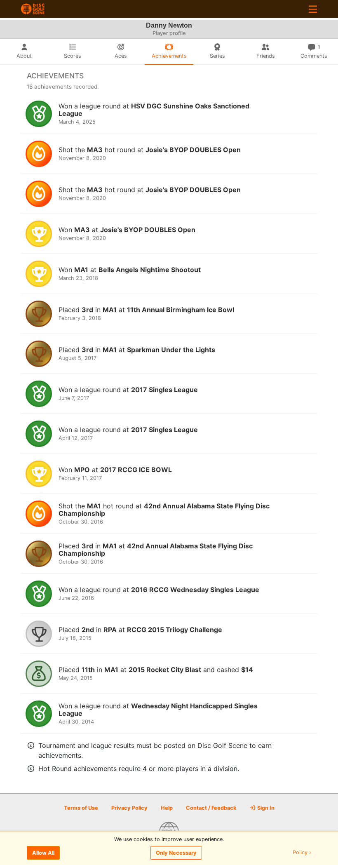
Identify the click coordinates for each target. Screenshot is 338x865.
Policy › (302, 853)
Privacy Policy (129, 808)
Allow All (43, 853)
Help (167, 808)
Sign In (265, 808)
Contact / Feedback (211, 808)
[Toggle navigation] (312, 9)
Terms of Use (81, 808)
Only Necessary (176, 853)
